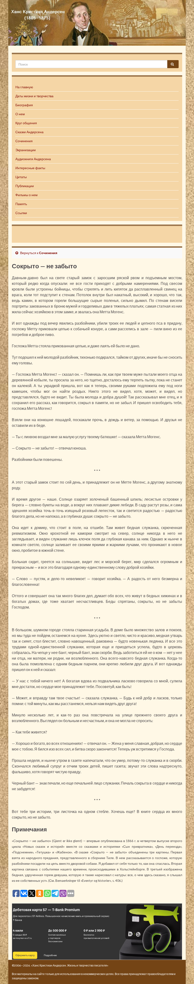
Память (21, 204)
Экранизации (25, 150)
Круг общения (26, 123)
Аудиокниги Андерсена (33, 159)
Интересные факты (30, 168)
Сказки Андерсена (29, 132)
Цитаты (21, 177)
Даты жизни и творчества (34, 96)
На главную (24, 87)
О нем (20, 114)
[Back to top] (183, 973)
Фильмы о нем (26, 195)
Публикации (24, 186)
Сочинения (24, 141)
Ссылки (21, 213)
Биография (24, 105)
